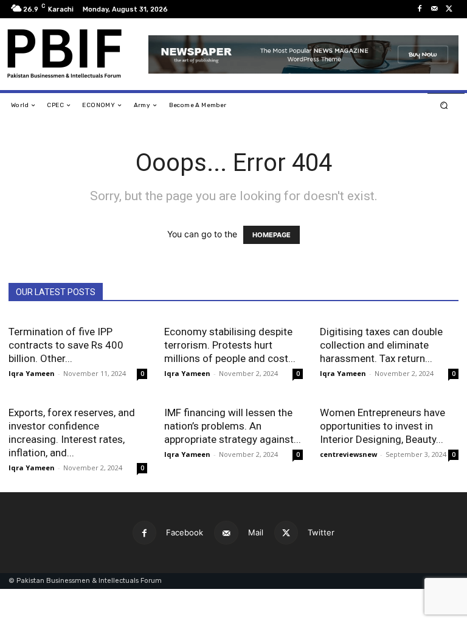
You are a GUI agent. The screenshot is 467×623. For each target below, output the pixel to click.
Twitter (321, 532)
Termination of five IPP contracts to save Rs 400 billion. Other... (66, 344)
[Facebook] (419, 9)
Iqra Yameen (32, 373)
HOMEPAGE (271, 235)
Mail (255, 532)
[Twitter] (448, 9)
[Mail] (434, 9)
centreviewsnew (348, 454)
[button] (444, 105)
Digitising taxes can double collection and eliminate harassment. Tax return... (381, 344)
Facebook (184, 532)
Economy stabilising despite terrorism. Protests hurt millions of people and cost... (230, 344)
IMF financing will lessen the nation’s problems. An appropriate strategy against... (232, 425)
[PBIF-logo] (71, 54)
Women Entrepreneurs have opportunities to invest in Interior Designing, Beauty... (382, 425)
